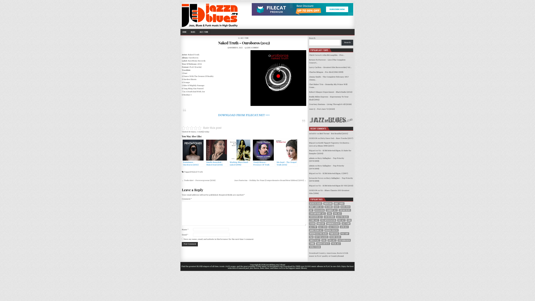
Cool (329, 213)
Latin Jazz (344, 227)
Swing (312, 243)
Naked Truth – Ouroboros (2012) (244, 42)
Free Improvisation (328, 220)
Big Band (328, 207)
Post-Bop (344, 233)
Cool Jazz (337, 213)
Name (185, 230)
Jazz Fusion (333, 227)
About (282, 265)
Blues (193, 32)
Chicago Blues (344, 210)
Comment (187, 199)
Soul (324, 240)
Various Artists (323, 243)
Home (184, 32)
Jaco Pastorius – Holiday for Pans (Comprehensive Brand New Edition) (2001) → (270, 180)
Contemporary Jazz (317, 213)
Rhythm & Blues (321, 237)
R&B (311, 237)
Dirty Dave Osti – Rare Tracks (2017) (336, 138)
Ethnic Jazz (314, 220)
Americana (328, 203)
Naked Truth (197, 172)
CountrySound (337, 256)
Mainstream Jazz (316, 230)
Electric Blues (342, 217)
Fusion (312, 223)
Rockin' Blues (335, 237)
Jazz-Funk (346, 223)
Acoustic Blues (316, 203)
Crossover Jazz (316, 217)
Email (185, 235)
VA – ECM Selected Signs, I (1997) (333, 173)
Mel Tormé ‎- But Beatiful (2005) (334, 134)
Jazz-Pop (313, 227)
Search (312, 38)
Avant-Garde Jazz (316, 207)
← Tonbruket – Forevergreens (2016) (199, 180)
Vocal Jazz (336, 243)
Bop (311, 210)
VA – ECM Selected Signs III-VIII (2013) (335, 186)
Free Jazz (341, 220)
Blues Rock (345, 207)
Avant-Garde (339, 203)
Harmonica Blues (333, 223)
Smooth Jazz (315, 240)
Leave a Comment (253, 47)
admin (311, 158)
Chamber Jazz (331, 210)
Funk (349, 220)
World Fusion (315, 247)
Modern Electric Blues (318, 233)
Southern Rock (344, 240)
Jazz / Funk (204, 32)
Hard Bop (320, 223)
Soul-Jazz (332, 240)
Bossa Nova (319, 210)
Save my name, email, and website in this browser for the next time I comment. (219, 239)
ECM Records (329, 217)
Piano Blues (334, 233)
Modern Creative (331, 230)
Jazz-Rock (323, 227)
